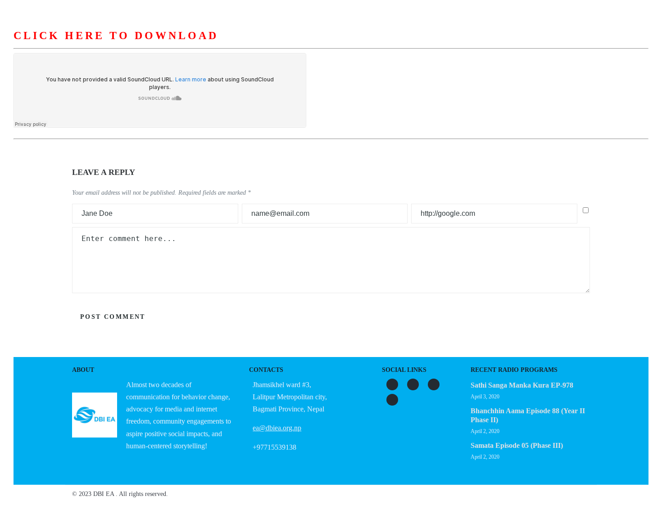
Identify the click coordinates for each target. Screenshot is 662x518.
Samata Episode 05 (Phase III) (517, 445)
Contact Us (485, 44)
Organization (274, 44)
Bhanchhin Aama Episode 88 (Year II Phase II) (528, 415)
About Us (218, 44)
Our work (330, 44)
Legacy (437, 44)
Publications (385, 44)
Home (176, 44)
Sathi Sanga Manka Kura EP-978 (522, 385)
